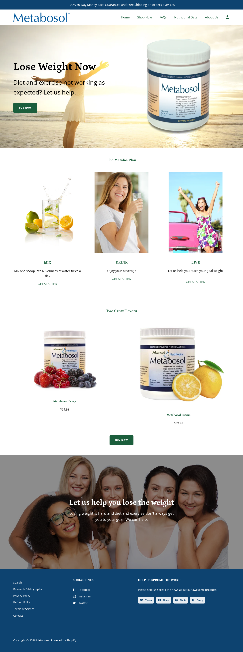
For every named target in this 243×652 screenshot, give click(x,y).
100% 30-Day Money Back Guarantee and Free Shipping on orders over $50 (121, 5)
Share (165, 600)
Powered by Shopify (63, 640)
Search (17, 582)
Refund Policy (22, 602)
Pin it (182, 600)
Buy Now (25, 108)
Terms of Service (23, 609)
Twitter (83, 603)
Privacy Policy (21, 596)
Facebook (84, 590)
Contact (18, 615)
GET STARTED (47, 284)
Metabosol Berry (64, 401)
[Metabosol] (41, 17)
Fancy (199, 600)
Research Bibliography (27, 589)
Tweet (148, 600)
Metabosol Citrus (178, 415)
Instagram (85, 596)
